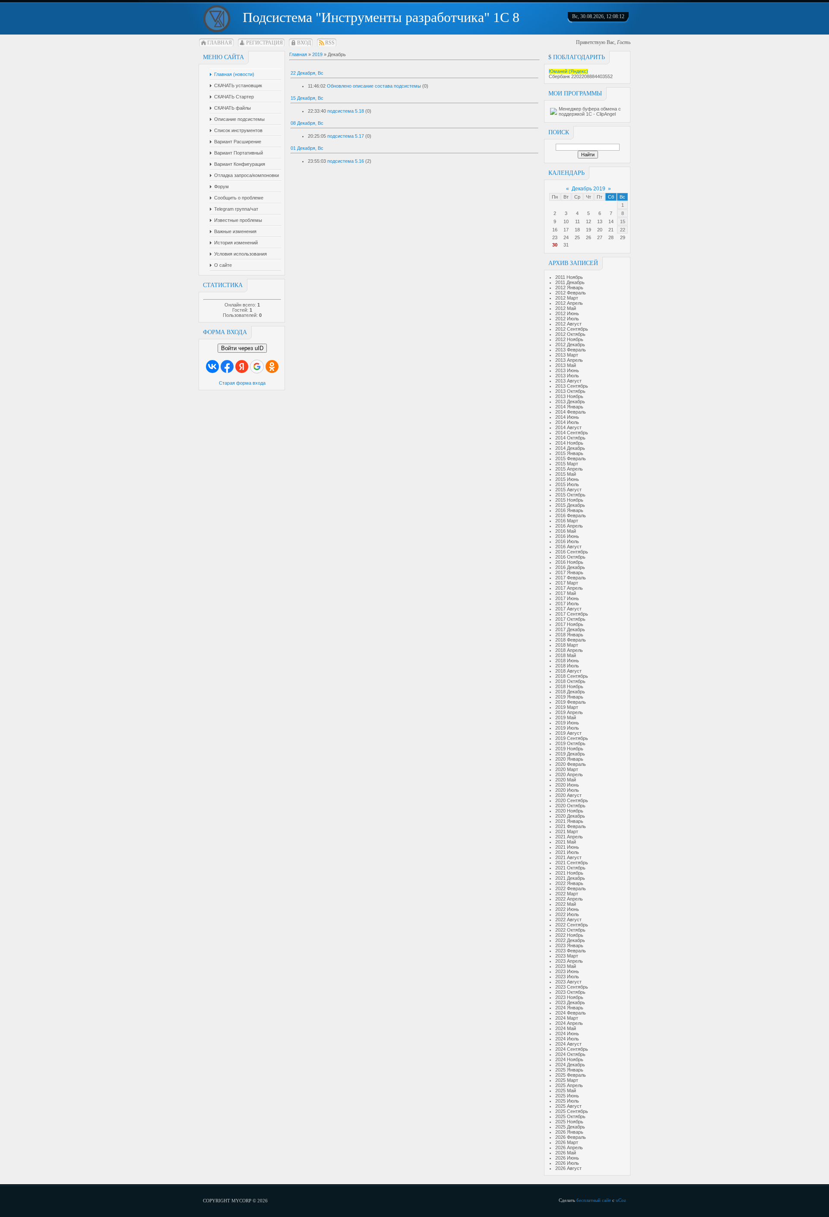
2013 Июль (567, 375)
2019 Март (566, 707)
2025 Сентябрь (571, 1111)
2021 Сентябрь (571, 862)
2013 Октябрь (570, 391)
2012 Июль (567, 318)
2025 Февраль (570, 1075)
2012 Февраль (570, 292)
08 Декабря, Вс (307, 123)
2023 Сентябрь (571, 986)
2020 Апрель (569, 774)
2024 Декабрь (570, 1064)
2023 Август (568, 981)
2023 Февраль (570, 950)
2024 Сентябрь (571, 1049)
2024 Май (565, 1028)
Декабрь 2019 (588, 189)
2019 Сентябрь (571, 738)
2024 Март (566, 1018)
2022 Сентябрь (571, 924)
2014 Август (568, 427)
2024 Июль (567, 1038)
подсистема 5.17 (345, 136)
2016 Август (568, 546)
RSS (330, 43)
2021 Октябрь (570, 867)
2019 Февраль (570, 702)
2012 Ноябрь (569, 339)
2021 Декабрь (570, 878)
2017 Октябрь (570, 619)
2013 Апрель (569, 360)
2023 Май (565, 966)
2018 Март (566, 645)
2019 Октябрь (570, 743)
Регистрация (264, 43)
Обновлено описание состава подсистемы (374, 86)
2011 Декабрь (570, 282)
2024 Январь (569, 1007)
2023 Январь (569, 945)
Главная (219, 43)
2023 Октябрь (570, 992)
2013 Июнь (567, 370)
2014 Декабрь (570, 448)
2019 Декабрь (570, 753)
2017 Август (568, 608)
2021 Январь (569, 821)
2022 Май (565, 904)
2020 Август (568, 795)
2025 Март (566, 1080)
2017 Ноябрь (569, 624)
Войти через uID (242, 348)
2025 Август (568, 1106)
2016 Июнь (567, 536)
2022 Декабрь (570, 940)
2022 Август (568, 919)
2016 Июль (567, 541)
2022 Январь (569, 883)
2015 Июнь (567, 479)
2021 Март (566, 831)
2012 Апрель (569, 303)
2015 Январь (569, 453)
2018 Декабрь (570, 691)
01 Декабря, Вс (307, 148)
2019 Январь (569, 696)
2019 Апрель (569, 712)
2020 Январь (569, 759)
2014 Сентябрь (571, 432)
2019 (317, 54)
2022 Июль (567, 914)
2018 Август (568, 670)
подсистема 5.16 (345, 161)
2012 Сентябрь (571, 329)
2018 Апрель (569, 650)
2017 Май (565, 593)
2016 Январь (569, 510)
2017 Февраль (570, 577)
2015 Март (566, 463)
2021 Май (565, 841)
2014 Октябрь (570, 437)
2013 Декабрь (570, 401)
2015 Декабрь (570, 505)
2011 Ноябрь (569, 277)
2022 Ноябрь (569, 935)
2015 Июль (567, 484)
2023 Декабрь (570, 1002)
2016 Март (566, 520)
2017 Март (566, 582)
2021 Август (568, 857)
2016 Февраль (570, 515)
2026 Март (566, 1142)
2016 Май (565, 531)
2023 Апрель (569, 961)
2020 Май (565, 779)
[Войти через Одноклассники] (272, 366)
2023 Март (566, 955)
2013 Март (566, 354)
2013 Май (565, 365)
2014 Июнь (567, 417)
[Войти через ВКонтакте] (212, 366)
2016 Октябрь (570, 557)
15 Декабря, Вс (307, 98)
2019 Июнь (567, 722)
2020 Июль (567, 790)
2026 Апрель (569, 1147)
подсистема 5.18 (345, 111)
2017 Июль (567, 603)
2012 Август (568, 323)
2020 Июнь (567, 784)
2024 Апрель (569, 1023)
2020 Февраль (570, 764)
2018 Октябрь (570, 681)
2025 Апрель (569, 1085)
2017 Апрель (569, 588)
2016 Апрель (569, 525)
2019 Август (568, 733)
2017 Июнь (567, 598)
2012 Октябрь (570, 334)
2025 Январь (569, 1069)
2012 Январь (569, 287)
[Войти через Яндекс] (241, 366)
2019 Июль (567, 727)
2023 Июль (567, 976)
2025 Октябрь (570, 1116)
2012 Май (565, 308)
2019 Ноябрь (569, 748)
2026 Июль (567, 1163)
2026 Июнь (567, 1157)
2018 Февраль (570, 639)
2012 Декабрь (570, 344)
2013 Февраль (570, 349)
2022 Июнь (567, 909)
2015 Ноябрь (569, 500)
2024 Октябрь (570, 1054)
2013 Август (568, 380)
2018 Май (565, 655)
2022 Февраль (570, 888)
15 (622, 221)
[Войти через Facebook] (227, 366)
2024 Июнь (567, 1033)
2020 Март (566, 769)
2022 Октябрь (570, 930)
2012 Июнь (567, 313)
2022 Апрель (569, 898)
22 (622, 229)
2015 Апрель (569, 468)
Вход (304, 43)
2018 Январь (569, 634)
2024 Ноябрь (569, 1059)
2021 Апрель (569, 836)
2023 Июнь (567, 971)
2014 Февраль (570, 411)
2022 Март (566, 893)
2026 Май (565, 1152)
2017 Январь (569, 572)
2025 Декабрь (570, 1126)
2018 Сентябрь (571, 676)
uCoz (621, 1200)
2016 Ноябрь (569, 562)
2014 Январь (569, 406)
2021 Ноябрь (569, 873)
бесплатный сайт (593, 1200)
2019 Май (565, 717)
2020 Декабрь (570, 816)
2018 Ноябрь (569, 686)
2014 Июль (567, 422)
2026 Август (568, 1168)
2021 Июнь (567, 847)
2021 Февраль (570, 826)
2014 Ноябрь (569, 443)
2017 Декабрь (570, 629)
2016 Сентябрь (571, 551)
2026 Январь (569, 1132)
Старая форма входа (242, 383)
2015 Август (568, 489)
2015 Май (565, 474)
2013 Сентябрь (571, 386)
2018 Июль (567, 665)
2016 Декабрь (570, 567)
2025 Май (565, 1090)
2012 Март (566, 297)
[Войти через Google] (257, 366)
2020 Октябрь (570, 805)
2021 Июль (567, 852)
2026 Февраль (570, 1137)
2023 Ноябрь (569, 997)
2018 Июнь (567, 660)
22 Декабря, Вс (307, 73)
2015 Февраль (570, 458)
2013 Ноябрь (569, 396)
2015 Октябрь (570, 494)
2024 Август (568, 1043)
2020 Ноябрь (569, 810)
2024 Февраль (570, 1012)
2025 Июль (567, 1100)
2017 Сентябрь (571, 613)
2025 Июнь (567, 1095)
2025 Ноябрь (569, 1121)
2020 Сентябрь (571, 800)
